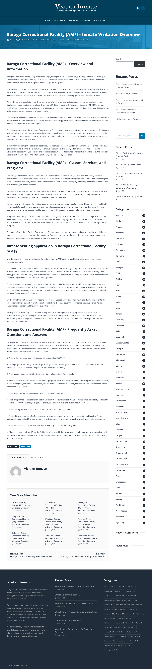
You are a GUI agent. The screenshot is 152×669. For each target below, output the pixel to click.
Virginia (119, 499)
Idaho (118, 290)
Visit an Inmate (35, 468)
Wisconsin (120, 516)
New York (120, 406)
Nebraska (120, 377)
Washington (121, 505)
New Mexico (121, 400)
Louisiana (120, 325)
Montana (120, 372)
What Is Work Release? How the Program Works (75, 586)
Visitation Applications (79, 20)
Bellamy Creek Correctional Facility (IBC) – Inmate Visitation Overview (91, 556)
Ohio (118, 424)
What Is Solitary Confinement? (128, 94)
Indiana (119, 302)
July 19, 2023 (17, 511)
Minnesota (120, 354)
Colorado (120, 244)
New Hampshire (122, 389)
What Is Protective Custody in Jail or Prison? (74, 603)
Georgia (119, 267)
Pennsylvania (121, 441)
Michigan (16, 39)
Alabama (119, 215)
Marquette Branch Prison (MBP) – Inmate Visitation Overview (87, 538)
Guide (118, 273)
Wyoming (120, 522)
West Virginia (121, 511)
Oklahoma (120, 429)
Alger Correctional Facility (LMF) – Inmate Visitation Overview (39, 556)
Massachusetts (122, 343)
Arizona (119, 227)
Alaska (118, 221)
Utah (118, 487)
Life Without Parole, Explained (128, 119)
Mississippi (120, 360)
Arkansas (120, 232)
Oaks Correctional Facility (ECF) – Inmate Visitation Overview (54, 538)
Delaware (120, 256)
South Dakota (122, 464)
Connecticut (121, 250)
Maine (118, 331)
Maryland (120, 337)
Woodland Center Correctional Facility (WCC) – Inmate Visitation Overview (53, 523)
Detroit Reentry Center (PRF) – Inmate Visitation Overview (21, 505)
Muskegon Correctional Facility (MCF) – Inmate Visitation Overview (86, 506)
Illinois (118, 296)
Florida (119, 261)
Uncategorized (122, 482)
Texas (118, 476)
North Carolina (122, 412)
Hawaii (118, 285)
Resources (120, 447)
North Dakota (122, 418)
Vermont (119, 493)
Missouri (119, 366)
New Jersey (120, 395)
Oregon (119, 435)
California (120, 238)
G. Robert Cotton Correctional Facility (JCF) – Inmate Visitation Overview (20, 537)
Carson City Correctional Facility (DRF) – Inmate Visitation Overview (53, 506)
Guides (119, 279)
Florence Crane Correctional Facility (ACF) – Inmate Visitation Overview (86, 523)
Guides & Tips (99, 20)
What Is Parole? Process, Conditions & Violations (76, 612)
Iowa (118, 308)
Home (47, 20)
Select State (59, 20)
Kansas (119, 314)
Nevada (119, 383)
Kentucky (120, 319)
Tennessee (120, 470)
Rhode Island (121, 453)
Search (118, 59)
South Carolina (122, 458)
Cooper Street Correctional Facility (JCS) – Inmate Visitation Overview (20, 520)
